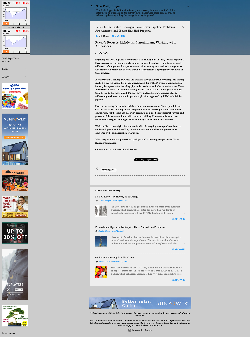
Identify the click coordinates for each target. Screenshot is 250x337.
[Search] (188, 7)
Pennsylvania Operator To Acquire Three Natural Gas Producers (130, 227)
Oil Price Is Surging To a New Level (114, 257)
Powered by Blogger (141, 330)
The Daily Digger (108, 6)
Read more (178, 219)
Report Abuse (8, 333)
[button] (183, 27)
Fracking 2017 (108, 169)
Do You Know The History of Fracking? (117, 196)
